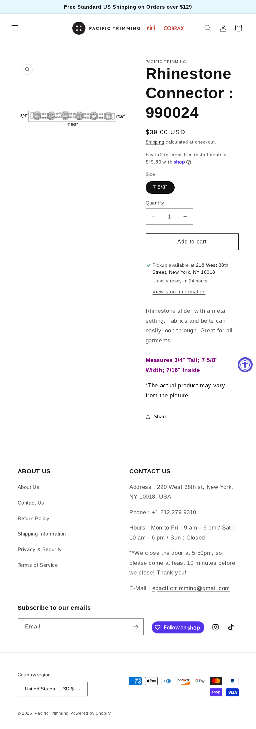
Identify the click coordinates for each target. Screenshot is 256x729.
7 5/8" (160, 187)
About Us (29, 487)
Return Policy (34, 518)
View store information (178, 291)
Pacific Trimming (52, 713)
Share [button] (161, 416)
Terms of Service (38, 565)
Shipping (155, 142)
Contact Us (31, 503)
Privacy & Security (40, 549)
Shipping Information (42, 534)
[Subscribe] (135, 626)
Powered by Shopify (90, 713)
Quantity (155, 202)
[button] (14, 28)
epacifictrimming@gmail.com (191, 588)
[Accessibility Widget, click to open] (245, 364)
